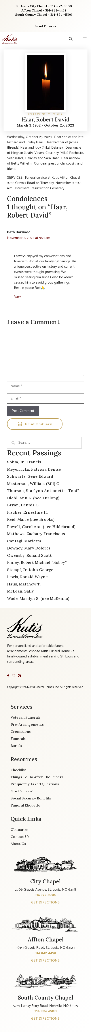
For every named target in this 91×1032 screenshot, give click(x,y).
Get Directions (45, 902)
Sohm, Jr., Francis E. (26, 461)
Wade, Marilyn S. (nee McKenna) (38, 598)
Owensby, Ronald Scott (29, 555)
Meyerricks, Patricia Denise (34, 469)
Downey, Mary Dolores (29, 548)
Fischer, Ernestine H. (27, 512)
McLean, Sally (20, 591)
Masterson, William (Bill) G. (33, 483)
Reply (17, 296)
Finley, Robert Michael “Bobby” (37, 562)
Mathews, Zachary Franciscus (36, 533)
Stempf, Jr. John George (30, 569)
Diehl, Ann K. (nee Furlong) (33, 497)
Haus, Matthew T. (24, 584)
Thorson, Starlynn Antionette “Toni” (43, 490)
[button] (71, 39)
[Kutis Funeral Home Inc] (9, 39)
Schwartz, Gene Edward (30, 476)
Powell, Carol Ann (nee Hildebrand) (41, 526)
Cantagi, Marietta (24, 540)
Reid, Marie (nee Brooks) (31, 519)
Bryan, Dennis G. (23, 504)
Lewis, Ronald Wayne (27, 576)
